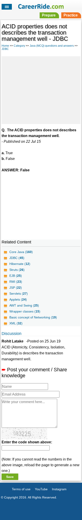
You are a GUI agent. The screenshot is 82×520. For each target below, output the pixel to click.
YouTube (41, 489)
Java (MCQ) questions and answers (52, 45)
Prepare (49, 15)
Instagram (59, 489)
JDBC (5, 49)
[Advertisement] (41, 89)
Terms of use (21, 489)
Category (19, 45)
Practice (71, 15)
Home (5, 45)
